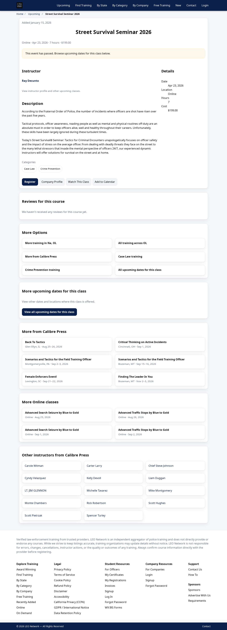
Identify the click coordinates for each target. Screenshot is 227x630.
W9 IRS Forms (113, 607)
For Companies (155, 569)
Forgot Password (115, 602)
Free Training (162, 5)
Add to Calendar (105, 182)
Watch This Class (78, 182)
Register (29, 182)
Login (205, 5)
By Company (140, 5)
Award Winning (26, 569)
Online (20, 607)
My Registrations (115, 580)
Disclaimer (60, 591)
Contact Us (195, 569)
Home (19, 13)
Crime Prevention (50, 168)
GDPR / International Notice (71, 607)
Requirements (197, 601)
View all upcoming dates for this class (49, 312)
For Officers (112, 569)
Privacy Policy (62, 569)
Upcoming (63, 5)
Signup (109, 591)
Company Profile (52, 182)
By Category (119, 5)
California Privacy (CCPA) (69, 602)
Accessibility (61, 597)
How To (193, 575)
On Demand (24, 613)
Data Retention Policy (67, 613)
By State (102, 5)
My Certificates (114, 575)
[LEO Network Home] (19, 5)
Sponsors (194, 590)
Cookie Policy (62, 580)
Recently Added (26, 602)
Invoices (110, 586)
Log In (109, 597)
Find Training (83, 5)
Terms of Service (64, 575)
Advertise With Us (199, 595)
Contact (191, 5)
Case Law (29, 168)
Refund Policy (62, 586)
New (178, 5)
